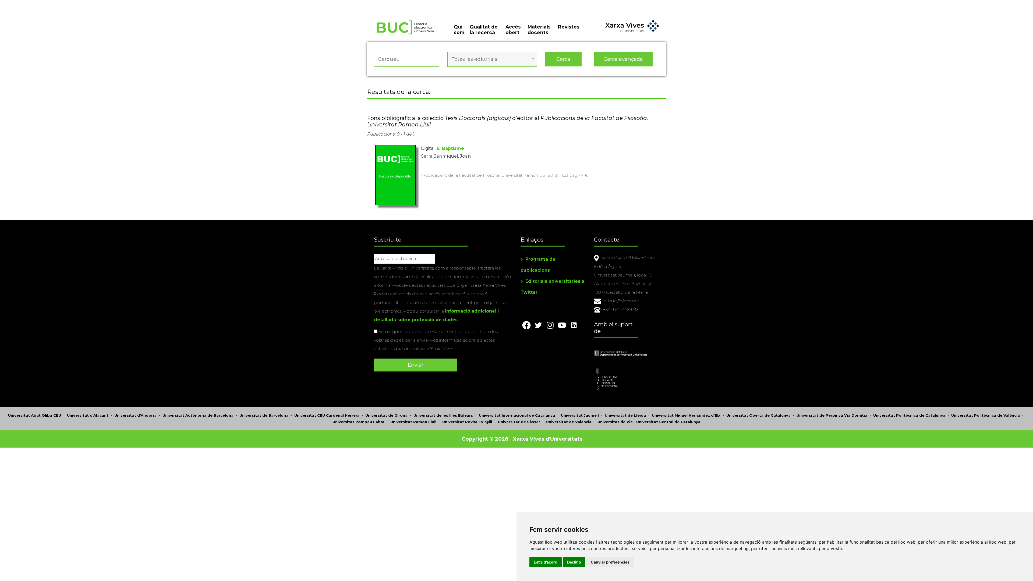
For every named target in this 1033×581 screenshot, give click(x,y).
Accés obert (513, 29)
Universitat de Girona (386, 415)
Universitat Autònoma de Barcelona (198, 415)
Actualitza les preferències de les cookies (50, 3)
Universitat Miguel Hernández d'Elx (686, 415)
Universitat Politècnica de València (985, 415)
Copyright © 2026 (485, 439)
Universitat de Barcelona (263, 415)
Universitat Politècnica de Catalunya (909, 415)
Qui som (459, 29)
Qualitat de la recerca (484, 29)
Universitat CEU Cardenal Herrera (326, 415)
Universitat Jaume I (580, 415)
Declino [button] (574, 562)
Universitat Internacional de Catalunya (517, 415)
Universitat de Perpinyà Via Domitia (832, 415)
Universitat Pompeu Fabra (358, 422)
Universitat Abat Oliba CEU (34, 415)
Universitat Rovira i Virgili (467, 422)
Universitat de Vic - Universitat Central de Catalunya (649, 422)
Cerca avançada (623, 59)
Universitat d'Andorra (135, 415)
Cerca (563, 59)
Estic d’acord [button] (545, 562)
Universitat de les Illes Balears (443, 415)
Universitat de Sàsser (519, 422)
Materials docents (539, 29)
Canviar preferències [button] (610, 562)
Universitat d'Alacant (87, 415)
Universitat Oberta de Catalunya (758, 415)
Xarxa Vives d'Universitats (547, 439)
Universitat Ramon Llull (413, 422)
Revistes (568, 27)
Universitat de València (569, 422)
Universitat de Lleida (625, 415)
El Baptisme (450, 148)
